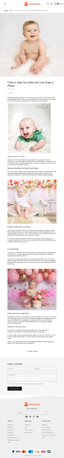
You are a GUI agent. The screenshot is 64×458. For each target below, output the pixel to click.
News (11, 10)
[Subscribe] (45, 413)
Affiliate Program (12, 437)
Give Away (11, 430)
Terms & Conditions (47, 432)
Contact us (28, 425)
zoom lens (53, 335)
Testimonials (11, 435)
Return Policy (46, 427)
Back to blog (33, 351)
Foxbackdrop (29, 455)
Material (10, 427)
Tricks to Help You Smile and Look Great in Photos (31, 10)
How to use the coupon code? (49, 436)
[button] (5, 4)
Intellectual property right (13, 441)
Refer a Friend (29, 430)
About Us (10, 425)
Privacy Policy (46, 430)
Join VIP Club (28, 432)
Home (6, 10)
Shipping (44, 425)
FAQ (26, 427)
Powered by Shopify (36, 455)
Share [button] (11, 93)
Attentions (11, 432)
